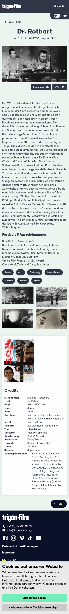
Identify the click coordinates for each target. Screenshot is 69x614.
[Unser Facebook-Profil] (5, 538)
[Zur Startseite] (25, 6)
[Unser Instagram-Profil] (13, 538)
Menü (59, 7)
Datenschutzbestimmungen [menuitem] (20, 546)
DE (4, 559)
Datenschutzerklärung (16, 580)
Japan (45, 38)
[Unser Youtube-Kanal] (38, 538)
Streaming (38, 87)
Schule (23, 280)
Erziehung (35, 272)
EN (15, 559)
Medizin (9, 280)
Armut (8, 272)
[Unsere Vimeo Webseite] (22, 538)
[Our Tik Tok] (30, 538)
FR (9, 559)
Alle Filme (15, 22)
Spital (37, 280)
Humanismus (53, 272)
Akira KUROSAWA (28, 38)
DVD (57, 87)
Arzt (20, 272)
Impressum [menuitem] (9, 552)
